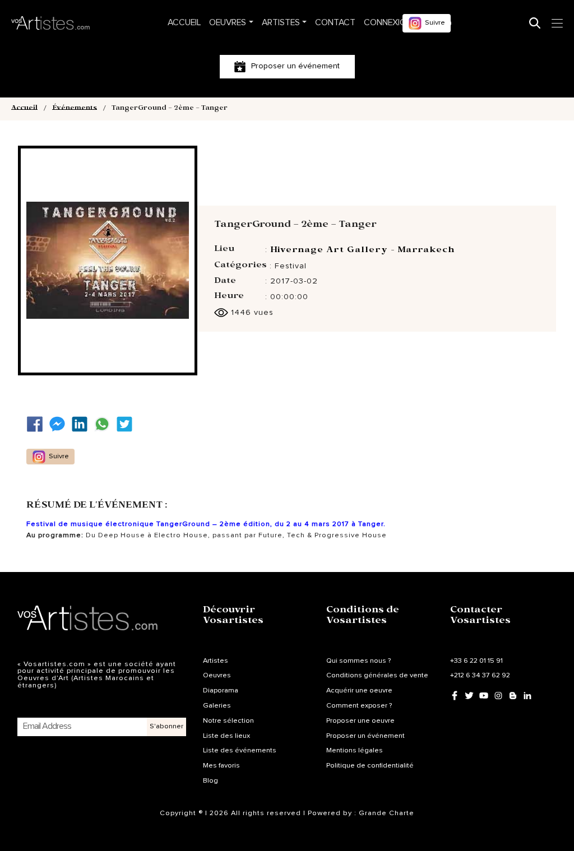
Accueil (184, 22)
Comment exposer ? (359, 705)
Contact (335, 22)
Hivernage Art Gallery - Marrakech (362, 251)
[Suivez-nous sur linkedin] (82, 424)
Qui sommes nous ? (358, 660)
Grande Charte (386, 813)
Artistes (281, 22)
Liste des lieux (226, 736)
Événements (74, 109)
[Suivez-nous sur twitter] (127, 424)
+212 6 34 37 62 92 (480, 675)
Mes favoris (221, 765)
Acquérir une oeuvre (359, 690)
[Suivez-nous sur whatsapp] (105, 424)
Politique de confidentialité (370, 765)
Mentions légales (354, 750)
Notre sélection (228, 720)
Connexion (388, 22)
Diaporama (220, 690)
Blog (210, 780)
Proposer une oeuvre (360, 720)
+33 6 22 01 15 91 (476, 660)
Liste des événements (239, 750)
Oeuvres (227, 22)
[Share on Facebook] (37, 424)
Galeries (217, 705)
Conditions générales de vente (377, 675)
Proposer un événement (365, 736)
